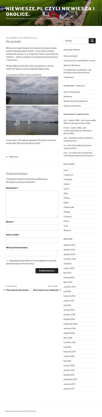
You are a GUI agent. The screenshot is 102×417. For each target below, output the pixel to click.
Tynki (66, 226)
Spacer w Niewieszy (72, 65)
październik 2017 (70, 379)
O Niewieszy (69, 77)
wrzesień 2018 (70, 328)
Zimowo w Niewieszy (72, 106)
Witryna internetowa (16, 247)
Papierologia (69, 207)
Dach (66, 170)
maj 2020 (67, 264)
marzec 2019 (69, 301)
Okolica (13, 157)
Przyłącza (68, 216)
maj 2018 (67, 347)
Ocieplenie (68, 179)
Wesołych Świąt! (70, 56)
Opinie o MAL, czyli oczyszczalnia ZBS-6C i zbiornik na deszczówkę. (78, 130)
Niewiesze (68, 96)
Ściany (66, 221)
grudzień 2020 (70, 254)
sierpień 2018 (69, 333)
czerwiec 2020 (70, 259)
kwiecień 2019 (69, 296)
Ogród (66, 189)
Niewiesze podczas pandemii (75, 101)
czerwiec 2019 (70, 287)
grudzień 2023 (69, 245)
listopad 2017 (69, 375)
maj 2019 (67, 291)
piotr (33, 38)
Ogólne (67, 184)
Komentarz (12, 188)
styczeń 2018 (69, 365)
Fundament (68, 175)
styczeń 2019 (69, 310)
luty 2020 (67, 273)
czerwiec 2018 (70, 342)
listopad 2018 (69, 319)
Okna (66, 193)
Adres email (13, 235)
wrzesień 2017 (69, 384)
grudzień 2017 (69, 370)
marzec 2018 (69, 356)
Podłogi (67, 212)
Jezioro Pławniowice (72, 92)
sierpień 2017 (69, 389)
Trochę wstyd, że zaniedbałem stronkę (79, 61)
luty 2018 (67, 361)
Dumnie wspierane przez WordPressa (20, 411)
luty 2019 (67, 305)
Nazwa (10, 222)
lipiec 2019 (68, 282)
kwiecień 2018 (69, 352)
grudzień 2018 (69, 314)
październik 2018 (70, 324)
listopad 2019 (69, 277)
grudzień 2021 (69, 250)
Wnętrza (67, 230)
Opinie (66, 203)
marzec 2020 (69, 268)
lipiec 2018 (68, 338)
